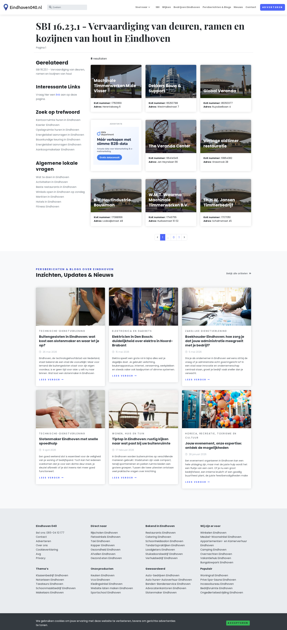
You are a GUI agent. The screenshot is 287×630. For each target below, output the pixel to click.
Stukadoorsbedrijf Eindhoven (164, 554)
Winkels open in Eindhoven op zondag (60, 192)
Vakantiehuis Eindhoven (215, 558)
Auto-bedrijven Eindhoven (162, 575)
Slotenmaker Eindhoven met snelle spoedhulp (68, 441)
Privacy (41, 558)
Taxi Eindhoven (100, 541)
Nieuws (238, 7)
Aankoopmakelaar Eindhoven (55, 149)
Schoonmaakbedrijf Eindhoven (56, 588)
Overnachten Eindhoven (216, 554)
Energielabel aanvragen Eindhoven (58, 144)
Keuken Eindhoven (102, 575)
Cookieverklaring (47, 550)
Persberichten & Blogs (217, 7)
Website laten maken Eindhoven (112, 588)
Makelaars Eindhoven (50, 592)
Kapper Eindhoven (103, 545)
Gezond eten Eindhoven (106, 558)
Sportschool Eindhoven (106, 592)
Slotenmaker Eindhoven (161, 592)
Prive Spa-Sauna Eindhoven (218, 580)
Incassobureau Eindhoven (217, 584)
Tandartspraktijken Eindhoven (165, 545)
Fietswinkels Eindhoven (105, 537)
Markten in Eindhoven (50, 197)
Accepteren (238, 623)
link (58, 95)
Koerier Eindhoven (47, 125)
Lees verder (49, 379)
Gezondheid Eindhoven (105, 550)
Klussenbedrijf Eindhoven (52, 575)
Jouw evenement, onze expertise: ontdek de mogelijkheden (213, 445)
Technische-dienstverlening (62, 331)
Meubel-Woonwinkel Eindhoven (220, 537)
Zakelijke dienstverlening (206, 331)
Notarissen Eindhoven (50, 580)
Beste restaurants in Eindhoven (56, 187)
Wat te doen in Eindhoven (52, 177)
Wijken (166, 7)
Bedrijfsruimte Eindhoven (216, 588)
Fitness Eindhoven (47, 206)
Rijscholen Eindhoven (104, 533)
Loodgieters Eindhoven (160, 550)
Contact (250, 7)
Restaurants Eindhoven (160, 533)
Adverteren (272, 7)
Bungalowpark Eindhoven (216, 562)
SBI (157, 7)
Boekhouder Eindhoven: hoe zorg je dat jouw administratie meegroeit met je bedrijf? (214, 341)
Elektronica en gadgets (132, 331)
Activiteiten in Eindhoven (52, 182)
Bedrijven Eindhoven (187, 7)
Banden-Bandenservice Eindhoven (168, 584)
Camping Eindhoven (213, 550)
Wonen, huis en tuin (128, 433)
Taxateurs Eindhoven (49, 584)
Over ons (42, 545)
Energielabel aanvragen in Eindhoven (60, 135)
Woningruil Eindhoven (214, 575)
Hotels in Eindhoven (48, 202)
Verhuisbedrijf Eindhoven (161, 558)
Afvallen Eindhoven (103, 554)
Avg (38, 554)
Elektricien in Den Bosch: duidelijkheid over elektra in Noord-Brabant (142, 341)
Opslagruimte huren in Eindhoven (57, 130)
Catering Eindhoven (158, 537)
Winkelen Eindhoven (213, 533)
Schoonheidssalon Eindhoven (164, 541)
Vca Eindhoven (100, 580)
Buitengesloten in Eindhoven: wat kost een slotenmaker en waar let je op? (69, 341)
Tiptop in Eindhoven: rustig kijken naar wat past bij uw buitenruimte (141, 441)
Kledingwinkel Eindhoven (106, 584)
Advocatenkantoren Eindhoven (165, 588)
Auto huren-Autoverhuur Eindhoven (168, 580)
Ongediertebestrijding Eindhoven (221, 592)
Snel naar (141, 7)
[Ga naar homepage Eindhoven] (22, 7)
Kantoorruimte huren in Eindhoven (58, 120)
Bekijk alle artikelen (237, 273)
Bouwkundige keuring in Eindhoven (58, 139)
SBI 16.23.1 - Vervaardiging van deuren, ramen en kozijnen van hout (60, 72)
